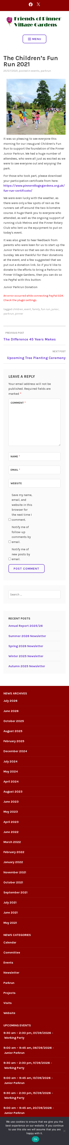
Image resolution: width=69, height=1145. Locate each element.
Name (15, 456)
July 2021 (9, 902)
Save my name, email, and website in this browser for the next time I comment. (22, 507)
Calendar (9, 942)
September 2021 (15, 892)
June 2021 (10, 912)
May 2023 (10, 811)
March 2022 (12, 842)
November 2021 (14, 872)
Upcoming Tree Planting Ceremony (36, 355)
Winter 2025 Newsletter (25, 656)
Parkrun (46, 70)
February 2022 (13, 852)
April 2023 (11, 822)
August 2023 (12, 791)
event (27, 309)
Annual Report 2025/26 (25, 626)
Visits (7, 1003)
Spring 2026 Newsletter (25, 646)
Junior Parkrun (14, 1053)
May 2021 (10, 923)
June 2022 (11, 832)
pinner (19, 313)
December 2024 (15, 751)
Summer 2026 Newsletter (27, 636)
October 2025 (13, 721)
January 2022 (13, 862)
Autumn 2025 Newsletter (26, 666)
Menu (36, 39)
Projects (9, 993)
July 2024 (10, 761)
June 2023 (11, 801)
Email (15, 469)
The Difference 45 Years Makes (29, 336)
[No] (64, 1131)
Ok (35, 1139)
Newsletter (11, 972)
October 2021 (13, 882)
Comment (18, 402)
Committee (11, 952)
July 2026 (10, 701)
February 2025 (13, 741)
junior (55, 309)
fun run (45, 309)
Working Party (14, 1038)
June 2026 (11, 711)
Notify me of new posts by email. (21, 554)
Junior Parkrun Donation (20, 287)
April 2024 (11, 781)
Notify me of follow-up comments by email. (21, 534)
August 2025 (12, 731)
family (36, 309)
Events (35, 70)
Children (18, 309)
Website (16, 483)
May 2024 (10, 771)
